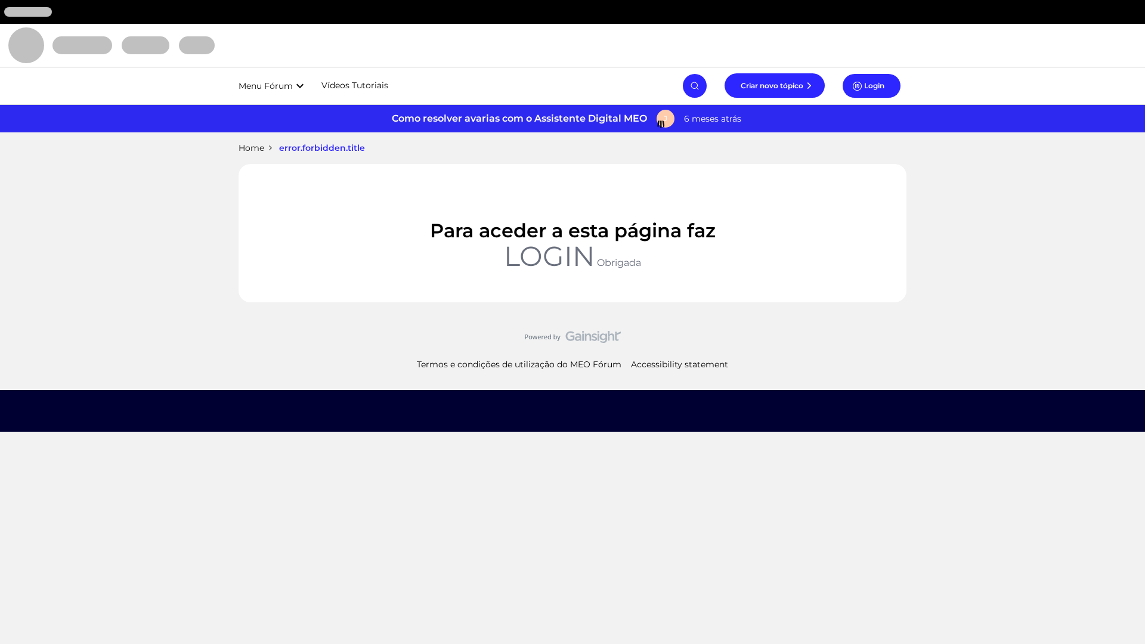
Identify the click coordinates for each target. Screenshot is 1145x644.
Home (251, 148)
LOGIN (549, 256)
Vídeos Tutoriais (354, 85)
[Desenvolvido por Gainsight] (573, 340)
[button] (775, 85)
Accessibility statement (679, 364)
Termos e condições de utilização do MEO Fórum (519, 364)
